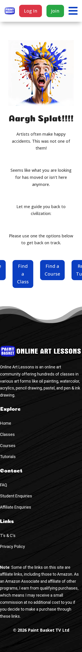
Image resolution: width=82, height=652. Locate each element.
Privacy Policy (12, 546)
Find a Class (23, 274)
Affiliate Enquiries (15, 507)
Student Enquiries (16, 496)
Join (55, 11)
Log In (30, 11)
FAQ (3, 485)
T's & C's (7, 535)
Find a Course (52, 270)
